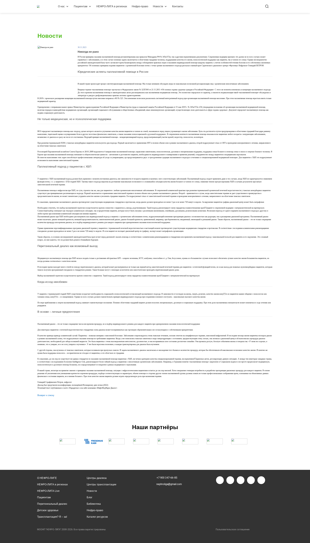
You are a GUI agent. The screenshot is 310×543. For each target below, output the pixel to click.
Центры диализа (97, 478)
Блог (89, 497)
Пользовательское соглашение (233, 529)
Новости (158, 6)
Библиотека (94, 503)
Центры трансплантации (101, 484)
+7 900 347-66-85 (166, 477)
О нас (61, 6)
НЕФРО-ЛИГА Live (48, 491)
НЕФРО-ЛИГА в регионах (111, 6)
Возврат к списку (45, 395)
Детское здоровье (47, 510)
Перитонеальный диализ (52, 503)
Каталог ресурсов (97, 516)
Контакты (177, 6)
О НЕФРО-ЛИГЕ (47, 478)
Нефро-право (140, 6)
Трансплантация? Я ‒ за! (52, 516)
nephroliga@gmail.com (169, 484)
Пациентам (80, 6)
